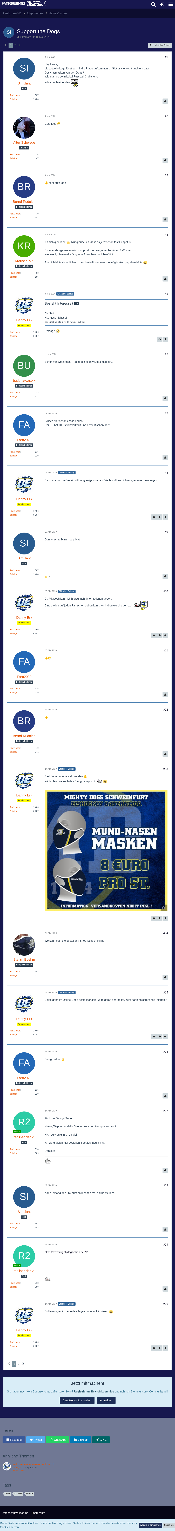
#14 (165, 933)
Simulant (25, 37)
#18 (165, 1185)
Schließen (169, 1525)
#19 (165, 1244)
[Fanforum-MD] (74, 4)
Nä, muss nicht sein (56, 317)
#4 (166, 234)
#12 (165, 709)
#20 (165, 1304)
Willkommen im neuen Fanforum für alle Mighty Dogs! (45, 1464)
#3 (166, 175)
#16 (165, 1051)
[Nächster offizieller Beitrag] (165, 339)
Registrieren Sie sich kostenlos (94, 1391)
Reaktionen (15, 95)
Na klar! (49, 312)
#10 (165, 591)
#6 (166, 354)
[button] (170, 4)
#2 (166, 116)
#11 (166, 650)
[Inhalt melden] (165, 101)
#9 (166, 532)
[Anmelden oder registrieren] (162, 4)
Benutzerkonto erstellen (77, 1400)
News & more (19, 1470)
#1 (166, 57)
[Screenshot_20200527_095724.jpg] (106, 850)
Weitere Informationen (150, 1525)
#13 (165, 769)
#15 (165, 992)
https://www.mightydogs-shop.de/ (64, 1252)
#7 (166, 413)
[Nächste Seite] (19, 45)
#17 (165, 1110)
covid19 (18, 1493)
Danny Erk (18, 1468)
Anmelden (106, 1400)
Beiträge (13, 99)
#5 (166, 293)
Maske (29, 1493)
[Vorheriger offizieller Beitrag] (159, 517)
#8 (166, 472)
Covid (7, 1493)
